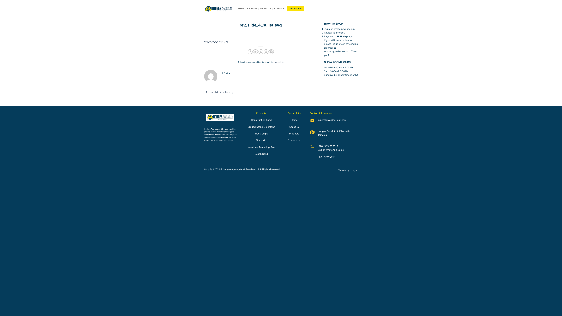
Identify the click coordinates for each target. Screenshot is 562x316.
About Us (294, 126)
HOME (241, 8)
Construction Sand (261, 119)
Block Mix (261, 140)
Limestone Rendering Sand (261, 147)
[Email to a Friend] (260, 51)
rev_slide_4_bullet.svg (216, 41)
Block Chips (261, 133)
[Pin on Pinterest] (266, 51)
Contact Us (294, 140)
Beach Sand (261, 153)
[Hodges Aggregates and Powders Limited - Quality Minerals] (218, 8)
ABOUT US (252, 8)
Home (294, 119)
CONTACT (279, 8)
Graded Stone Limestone (261, 126)
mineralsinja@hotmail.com (332, 119)
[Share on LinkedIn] (271, 51)
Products (294, 133)
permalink (279, 62)
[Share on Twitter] (255, 51)
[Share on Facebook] (250, 51)
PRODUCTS (265, 8)
